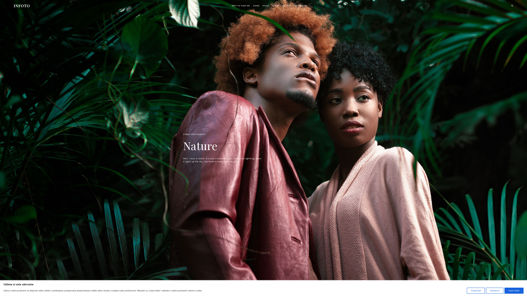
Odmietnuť (494, 290)
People (286, 6)
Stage (266, 6)
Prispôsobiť (476, 290)
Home (256, 6)
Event (276, 6)
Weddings (300, 6)
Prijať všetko (514, 290)
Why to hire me (241, 6)
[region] (263, 288)
